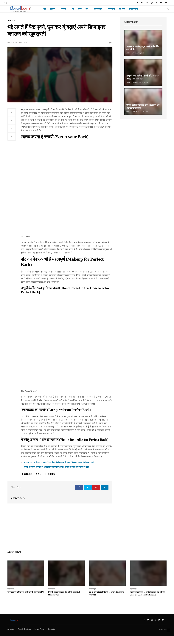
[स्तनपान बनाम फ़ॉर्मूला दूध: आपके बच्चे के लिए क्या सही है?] (143, 43)
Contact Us (51, 629)
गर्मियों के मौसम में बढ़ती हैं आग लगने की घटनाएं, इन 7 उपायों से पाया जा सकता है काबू (56, 467)
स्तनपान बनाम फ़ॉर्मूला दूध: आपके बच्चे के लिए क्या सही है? (25, 592)
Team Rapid (130, 82)
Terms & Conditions (24, 629)
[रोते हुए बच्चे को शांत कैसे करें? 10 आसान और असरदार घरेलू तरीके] (143, 101)
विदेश (79, 9)
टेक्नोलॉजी (111, 9)
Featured (11, 20)
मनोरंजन (52, 9)
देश (73, 9)
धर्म (87, 9)
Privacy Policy (39, 629)
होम (45, 9)
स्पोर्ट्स (63, 9)
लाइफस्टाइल (98, 9)
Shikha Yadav (12, 43)
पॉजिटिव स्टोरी (133, 9)
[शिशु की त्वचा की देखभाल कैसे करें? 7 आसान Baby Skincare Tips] (143, 72)
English (6, 3)
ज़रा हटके (122, 9)
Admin (128, 53)
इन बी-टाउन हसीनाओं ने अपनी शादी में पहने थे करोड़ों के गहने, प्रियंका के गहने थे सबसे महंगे (59, 462)
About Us (10, 629)
